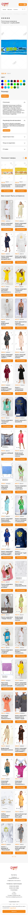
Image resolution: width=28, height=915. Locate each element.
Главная (3, 13)
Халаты (4, 9)
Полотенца (17, 13)
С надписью (24, 13)
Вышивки (10, 9)
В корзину (7, 190)
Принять (14, 911)
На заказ (16, 9)
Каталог (10, 13)
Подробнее (6, 130)
